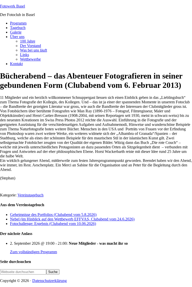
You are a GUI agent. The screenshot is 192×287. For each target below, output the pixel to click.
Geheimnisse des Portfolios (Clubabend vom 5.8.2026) (53, 214)
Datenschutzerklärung (49, 280)
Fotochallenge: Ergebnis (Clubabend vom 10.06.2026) (53, 223)
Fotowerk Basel (12, 6)
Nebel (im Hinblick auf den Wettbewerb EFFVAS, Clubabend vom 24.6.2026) (72, 219)
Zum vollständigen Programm (33, 252)
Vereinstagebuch (31, 195)
